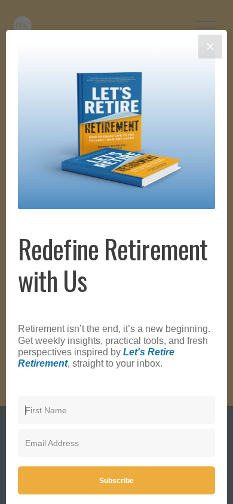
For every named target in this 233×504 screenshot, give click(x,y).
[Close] (210, 47)
